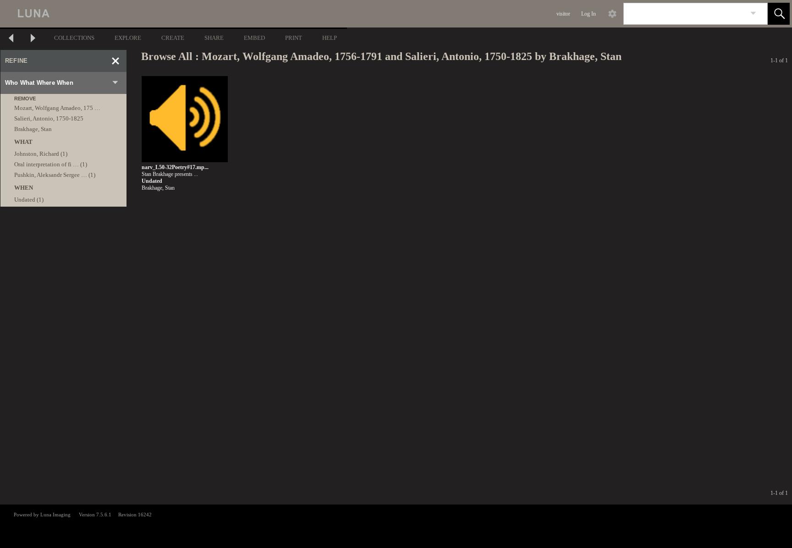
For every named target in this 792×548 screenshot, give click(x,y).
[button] (779, 14)
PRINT (293, 37)
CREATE (172, 37)
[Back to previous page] (11, 39)
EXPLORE (128, 37)
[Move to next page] (33, 39)
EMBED (254, 37)
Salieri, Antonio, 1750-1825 (48, 118)
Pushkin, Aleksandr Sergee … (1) (54, 174)
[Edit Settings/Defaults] (612, 14)
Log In (588, 14)
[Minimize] (115, 61)
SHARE (214, 37)
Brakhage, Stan (33, 129)
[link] (753, 13)
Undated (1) (29, 199)
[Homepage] (173, 13)
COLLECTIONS (74, 37)
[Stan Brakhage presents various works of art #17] (185, 119)
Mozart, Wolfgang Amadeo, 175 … (57, 107)
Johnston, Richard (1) (40, 153)
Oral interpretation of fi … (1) (50, 164)
